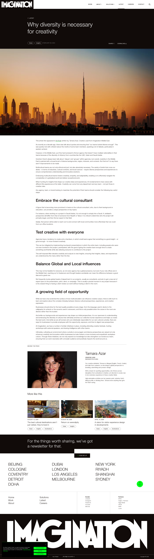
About (11, 503)
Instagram (88, 500)
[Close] (45, 544)
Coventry (18, 474)
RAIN (119, 506)
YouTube (87, 504)
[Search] (149, 4)
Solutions (44, 497)
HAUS (120, 504)
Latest (43, 500)
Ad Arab (58, 141)
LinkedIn (87, 498)
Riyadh (102, 469)
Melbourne (63, 479)
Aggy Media (121, 502)
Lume (120, 508)
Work (10, 500)
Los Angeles (64, 474)
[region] (25, 549)
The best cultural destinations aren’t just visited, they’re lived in (42, 424)
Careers (43, 503)
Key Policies (55, 556)
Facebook (88, 502)
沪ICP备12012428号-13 (68, 556)
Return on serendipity (70, 422)
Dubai (57, 464)
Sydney (103, 479)
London (60, 469)
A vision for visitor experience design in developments (110, 424)
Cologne (17, 469)
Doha (13, 484)
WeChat (87, 506)
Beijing (15, 464)
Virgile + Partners (123, 500)
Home (11, 497)
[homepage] (17, 4)
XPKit (120, 498)
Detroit (16, 479)
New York (105, 464)
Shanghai (105, 474)
